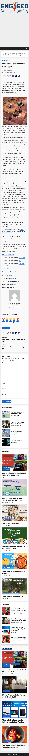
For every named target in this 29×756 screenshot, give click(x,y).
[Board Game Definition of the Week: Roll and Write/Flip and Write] (14, 535)
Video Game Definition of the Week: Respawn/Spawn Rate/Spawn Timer (6, 414)
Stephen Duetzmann (6, 477)
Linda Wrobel (4, 525)
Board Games (6, 517)
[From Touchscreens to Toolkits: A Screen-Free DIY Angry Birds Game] (14, 734)
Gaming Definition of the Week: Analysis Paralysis (13, 572)
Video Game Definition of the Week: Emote (6, 442)
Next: (14, 347)
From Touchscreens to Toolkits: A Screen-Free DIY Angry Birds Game (6, 639)
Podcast (14, 284)
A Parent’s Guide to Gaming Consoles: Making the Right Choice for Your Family (6, 630)
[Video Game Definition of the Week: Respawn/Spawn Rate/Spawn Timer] (14, 487)
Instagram (13, 278)
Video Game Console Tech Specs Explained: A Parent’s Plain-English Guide (14, 474)
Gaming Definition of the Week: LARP (12, 596)
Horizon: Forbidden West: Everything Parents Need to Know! (6, 433)
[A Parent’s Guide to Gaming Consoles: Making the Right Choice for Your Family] (14, 709)
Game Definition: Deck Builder (10, 523)
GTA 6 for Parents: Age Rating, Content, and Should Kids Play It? (6, 620)
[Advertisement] (14, 30)
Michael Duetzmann (7, 70)
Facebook (13, 272)
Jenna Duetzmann (14, 640)
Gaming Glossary (6, 60)
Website (4, 394)
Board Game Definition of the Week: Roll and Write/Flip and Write (13, 547)
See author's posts (14, 308)
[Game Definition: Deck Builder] (14, 512)
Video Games (6, 469)
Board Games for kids (10, 269)
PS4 (20, 260)
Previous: (13, 340)
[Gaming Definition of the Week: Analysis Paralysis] (14, 561)
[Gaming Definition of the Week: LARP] (14, 586)
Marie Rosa (4, 598)
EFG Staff (12, 632)
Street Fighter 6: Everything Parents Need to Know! (6, 424)
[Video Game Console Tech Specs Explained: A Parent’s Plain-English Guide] (14, 462)
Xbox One (22, 257)
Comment (5, 363)
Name (4, 383)
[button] (2, 48)
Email (4, 389)
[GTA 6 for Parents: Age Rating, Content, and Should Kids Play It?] (14, 684)
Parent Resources (15, 467)
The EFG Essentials (8, 254)
